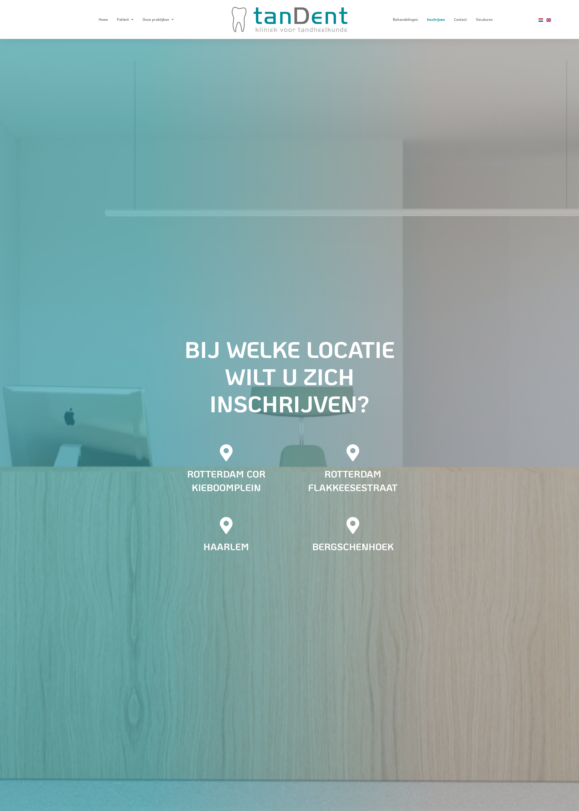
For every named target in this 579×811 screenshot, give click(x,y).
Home (103, 19)
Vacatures (484, 19)
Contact (460, 19)
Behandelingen (405, 19)
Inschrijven (436, 19)
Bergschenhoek (353, 546)
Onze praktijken (155, 19)
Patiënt (123, 19)
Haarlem (226, 546)
